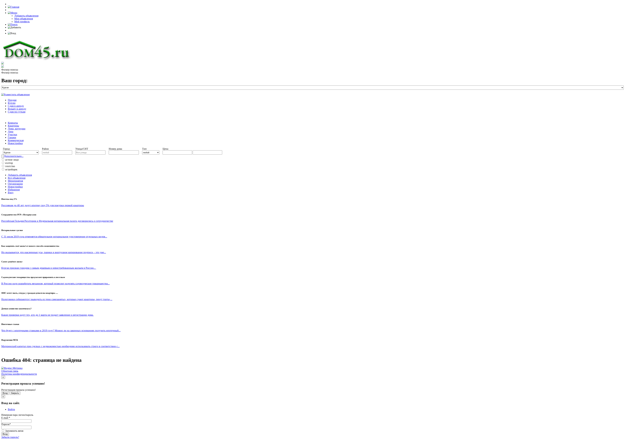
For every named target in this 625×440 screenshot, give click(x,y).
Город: (6, 148)
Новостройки (15, 143)
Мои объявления (23, 18)
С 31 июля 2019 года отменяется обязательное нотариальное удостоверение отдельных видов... (54, 236)
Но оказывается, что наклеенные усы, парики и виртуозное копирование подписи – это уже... (53, 252)
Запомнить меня (14, 430)
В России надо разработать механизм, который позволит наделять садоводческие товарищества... (55, 283)
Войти (11, 409)
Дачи (10, 131)
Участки (12, 134)
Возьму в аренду (17, 108)
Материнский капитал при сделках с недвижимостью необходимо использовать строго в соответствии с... (60, 346)
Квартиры (13, 125)
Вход (10, 192)
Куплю (11, 103)
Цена (165, 148)
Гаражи (12, 137)
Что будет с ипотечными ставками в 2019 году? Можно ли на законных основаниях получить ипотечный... (61, 330)
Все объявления (16, 178)
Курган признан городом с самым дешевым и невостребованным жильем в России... (48, 268)
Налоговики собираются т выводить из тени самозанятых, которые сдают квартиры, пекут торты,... (56, 299)
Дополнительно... (13, 156)
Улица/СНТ (81, 148)
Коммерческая (16, 140)
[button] (12, 12)
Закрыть (15, 393)
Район (45, 148)
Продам (12, 100)
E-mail (5, 417)
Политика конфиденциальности (19, 374)
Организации (15, 183)
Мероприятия (15, 180)
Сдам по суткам (16, 111)
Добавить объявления (26, 15)
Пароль (6, 424)
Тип (144, 148)
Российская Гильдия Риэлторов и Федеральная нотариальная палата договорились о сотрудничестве (57, 221)
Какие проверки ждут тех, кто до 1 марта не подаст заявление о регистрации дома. (47, 315)
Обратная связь (9, 371)
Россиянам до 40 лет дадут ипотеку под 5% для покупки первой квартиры (42, 205)
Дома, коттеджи (16, 128)
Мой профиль (22, 21)
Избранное (14, 189)
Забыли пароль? (10, 437)
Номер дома (115, 148)
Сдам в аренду (16, 106)
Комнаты (13, 122)
